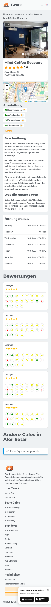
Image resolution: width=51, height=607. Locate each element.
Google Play (42, 599)
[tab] (23, 54)
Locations (19, 14)
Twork (16, 5)
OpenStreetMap (41, 101)
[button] (25, 89)
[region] (25, 39)
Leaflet (30, 101)
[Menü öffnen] (42, 4)
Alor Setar (33, 14)
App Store (28, 599)
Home (6, 14)
